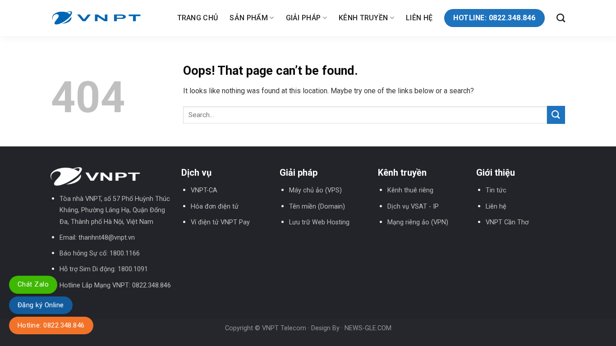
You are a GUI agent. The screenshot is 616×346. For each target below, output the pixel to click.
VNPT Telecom (284, 328)
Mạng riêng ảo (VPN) (417, 222)
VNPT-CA (204, 190)
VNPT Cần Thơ (507, 222)
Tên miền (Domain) (317, 206)
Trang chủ (197, 18)
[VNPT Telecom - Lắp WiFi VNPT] (96, 18)
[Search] (560, 17)
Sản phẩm (249, 18)
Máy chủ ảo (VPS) (315, 190)
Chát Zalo (33, 284)
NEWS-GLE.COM (368, 328)
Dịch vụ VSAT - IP (413, 206)
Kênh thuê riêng (410, 190)
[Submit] (556, 114)
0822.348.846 (151, 285)
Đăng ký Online (41, 305)
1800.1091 (133, 269)
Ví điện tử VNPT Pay (220, 222)
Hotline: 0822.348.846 (51, 325)
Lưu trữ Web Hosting (319, 222)
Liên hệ (419, 18)
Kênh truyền (363, 18)
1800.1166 (125, 253)
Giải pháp (303, 18)
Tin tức (496, 190)
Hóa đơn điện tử (215, 206)
